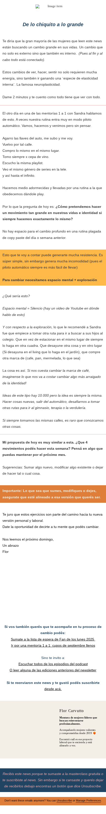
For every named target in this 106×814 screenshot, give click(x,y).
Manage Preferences (88, 800)
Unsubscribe (64, 800)
